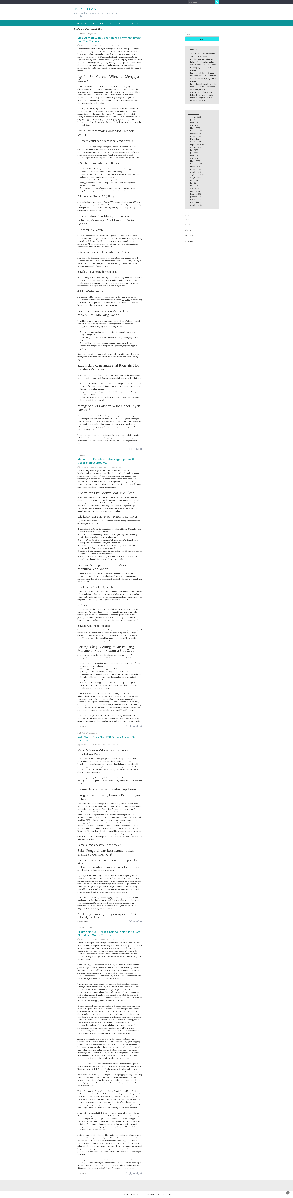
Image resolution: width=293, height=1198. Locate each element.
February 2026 (196, 131)
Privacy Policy (105, 23)
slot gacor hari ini (118, 45)
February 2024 (196, 194)
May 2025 (194, 156)
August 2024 (195, 178)
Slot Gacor (81, 23)
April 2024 (194, 189)
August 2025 (195, 147)
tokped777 (126, 300)
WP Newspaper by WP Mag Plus (157, 1194)
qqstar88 (111, 1149)
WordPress (137, 1194)
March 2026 (195, 128)
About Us (119, 23)
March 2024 (195, 191)
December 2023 (196, 200)
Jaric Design (85, 9)
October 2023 (196, 205)
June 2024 (194, 183)
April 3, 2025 (101, 467)
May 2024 (194, 186)
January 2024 (195, 197)
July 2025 (194, 150)
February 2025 (196, 164)
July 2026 (194, 120)
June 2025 (194, 153)
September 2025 (197, 145)
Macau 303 (189, 236)
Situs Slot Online (84, 927)
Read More (81, 449)
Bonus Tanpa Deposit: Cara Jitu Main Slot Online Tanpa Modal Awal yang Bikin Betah (203, 87)
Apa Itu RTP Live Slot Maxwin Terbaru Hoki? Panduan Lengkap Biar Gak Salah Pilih (202, 56)
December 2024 (196, 169)
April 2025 (194, 158)
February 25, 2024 (103, 939)
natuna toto (98, 878)
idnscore (189, 247)
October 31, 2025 (103, 45)
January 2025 (195, 167)
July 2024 (194, 180)
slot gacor (105, 497)
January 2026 (195, 134)
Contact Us (133, 23)
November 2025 (196, 139)
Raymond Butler (87, 45)
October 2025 (196, 142)
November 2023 (196, 202)
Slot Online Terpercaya (87, 34)
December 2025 (196, 136)
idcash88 (189, 241)
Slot (92, 23)
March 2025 (195, 161)
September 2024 (197, 175)
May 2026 (194, 123)
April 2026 (194, 125)
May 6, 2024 (101, 745)
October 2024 (196, 172)
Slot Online (82, 455)
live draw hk (190, 225)
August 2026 (195, 117)
